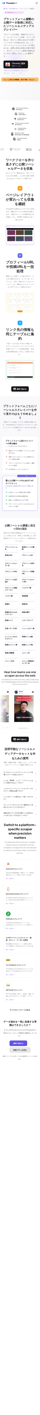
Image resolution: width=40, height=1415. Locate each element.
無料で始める (22, 389)
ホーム (5, 8)
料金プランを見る (20, 1050)
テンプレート (14, 8)
